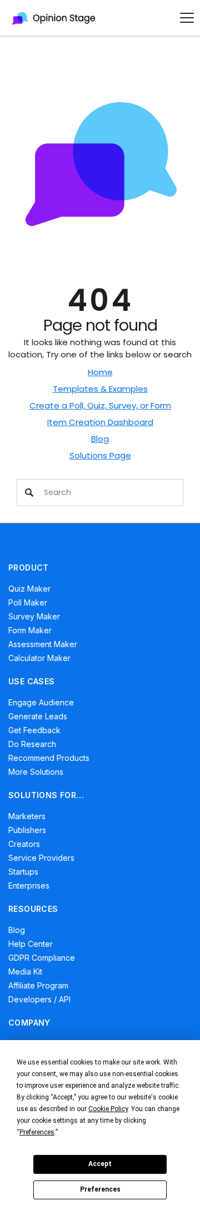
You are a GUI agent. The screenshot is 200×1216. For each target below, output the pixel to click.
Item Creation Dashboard (100, 422)
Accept (100, 1164)
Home (100, 372)
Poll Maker (27, 602)
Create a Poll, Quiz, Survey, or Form (100, 405)
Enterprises (28, 885)
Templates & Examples (100, 389)
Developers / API (39, 999)
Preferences (100, 1189)
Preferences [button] (36, 1132)
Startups (23, 871)
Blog (100, 439)
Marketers (27, 816)
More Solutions (35, 771)
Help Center (30, 943)
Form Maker (30, 630)
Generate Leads (37, 716)
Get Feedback (34, 730)
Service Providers (41, 857)
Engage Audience (41, 702)
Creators (24, 844)
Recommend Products (48, 758)
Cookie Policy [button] (108, 1109)
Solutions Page (100, 455)
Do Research (32, 744)
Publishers (27, 830)
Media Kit (25, 971)
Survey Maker (34, 616)
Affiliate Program (38, 985)
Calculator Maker (39, 658)
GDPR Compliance (41, 957)
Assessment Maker (42, 644)
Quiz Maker (29, 588)
